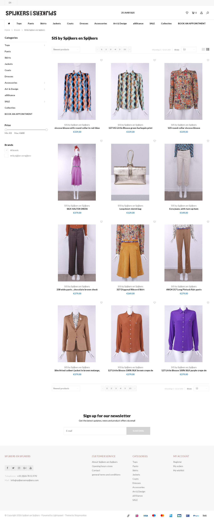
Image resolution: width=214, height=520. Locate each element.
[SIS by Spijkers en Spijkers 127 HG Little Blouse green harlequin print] (130, 91)
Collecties (166, 23)
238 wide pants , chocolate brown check (77, 289)
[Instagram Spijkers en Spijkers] (19, 468)
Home (7, 30)
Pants (31, 23)
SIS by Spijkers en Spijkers (34, 30)
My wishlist (178, 470)
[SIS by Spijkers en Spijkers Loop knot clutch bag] (130, 171)
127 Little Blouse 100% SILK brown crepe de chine (130, 370)
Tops (19, 23)
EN (10, 2)
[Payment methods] (129, 515)
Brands (17, 30)
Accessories (100, 23)
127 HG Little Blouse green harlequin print (130, 128)
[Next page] (129, 49)
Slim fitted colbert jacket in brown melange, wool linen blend (77, 370)
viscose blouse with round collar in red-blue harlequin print (77, 128)
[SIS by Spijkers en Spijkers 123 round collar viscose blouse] (184, 91)
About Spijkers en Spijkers (104, 462)
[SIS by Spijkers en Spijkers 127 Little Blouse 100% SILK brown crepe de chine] (130, 333)
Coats (70, 23)
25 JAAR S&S (127, 12)
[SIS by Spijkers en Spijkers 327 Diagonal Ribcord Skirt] (130, 252)
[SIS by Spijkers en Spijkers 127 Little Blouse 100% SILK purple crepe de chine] (184, 333)
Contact (96, 470)
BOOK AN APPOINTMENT (192, 23)
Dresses (84, 23)
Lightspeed (58, 515)
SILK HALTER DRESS (77, 208)
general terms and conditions (106, 474)
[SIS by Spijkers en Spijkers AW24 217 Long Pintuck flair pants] (184, 252)
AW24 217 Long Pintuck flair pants (184, 289)
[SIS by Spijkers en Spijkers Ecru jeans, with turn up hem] (184, 171)
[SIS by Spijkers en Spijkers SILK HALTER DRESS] (77, 171)
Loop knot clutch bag (130, 208)
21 (125, 49)
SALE (152, 23)
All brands (14, 150)
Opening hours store (102, 466)
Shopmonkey (81, 515)
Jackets (57, 23)
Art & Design (120, 23)
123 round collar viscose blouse (184, 128)
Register (177, 462)
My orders (178, 466)
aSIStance (138, 23)
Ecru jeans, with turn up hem (183, 208)
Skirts (43, 23)
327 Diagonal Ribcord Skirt (130, 289)
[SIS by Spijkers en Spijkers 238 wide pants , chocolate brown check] (77, 252)
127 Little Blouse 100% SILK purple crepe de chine (183, 370)
